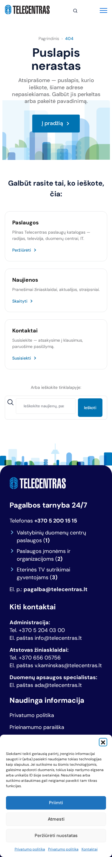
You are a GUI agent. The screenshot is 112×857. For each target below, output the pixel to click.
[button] (103, 742)
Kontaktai (90, 849)
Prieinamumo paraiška (37, 727)
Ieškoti (90, 407)
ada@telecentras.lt (58, 685)
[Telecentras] (27, 9)
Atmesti (56, 819)
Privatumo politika (30, 849)
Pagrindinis (49, 38)
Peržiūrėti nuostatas (56, 835)
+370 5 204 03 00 (42, 630)
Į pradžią (52, 123)
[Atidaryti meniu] (103, 10)
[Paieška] (75, 11)
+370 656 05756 (40, 657)
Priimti (56, 803)
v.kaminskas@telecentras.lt (68, 665)
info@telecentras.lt (58, 638)
